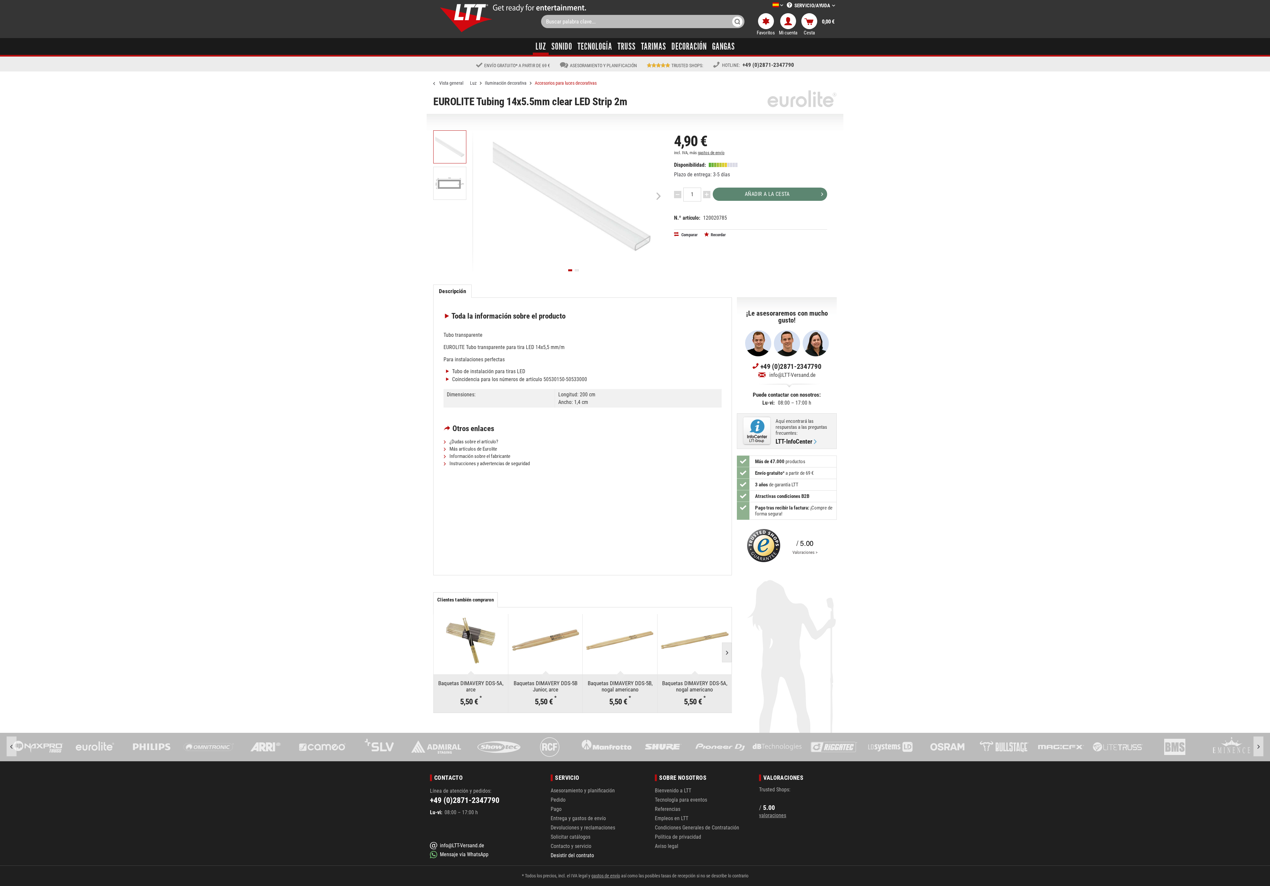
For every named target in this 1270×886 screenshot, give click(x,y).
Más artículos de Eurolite (472, 449)
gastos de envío (711, 152)
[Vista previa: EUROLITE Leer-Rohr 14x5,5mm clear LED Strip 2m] (449, 146)
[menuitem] (767, 5)
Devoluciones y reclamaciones (583, 827)
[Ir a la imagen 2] (577, 270)
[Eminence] (1175, 747)
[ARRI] (209, 747)
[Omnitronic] (152, 747)
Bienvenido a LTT (673, 790)
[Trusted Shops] (762, 545)
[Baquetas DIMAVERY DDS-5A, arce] (471, 640)
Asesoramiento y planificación (583, 790)
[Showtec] (436, 747)
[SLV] (322, 747)
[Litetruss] (1061, 747)
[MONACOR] (1231, 747)
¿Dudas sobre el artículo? (473, 442)
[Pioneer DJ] (663, 747)
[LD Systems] (834, 747)
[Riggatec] (777, 747)
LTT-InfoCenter (794, 442)
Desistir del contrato (572, 855)
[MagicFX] (1004, 747)
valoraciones (772, 815)
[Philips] (95, 747)
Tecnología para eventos (681, 800)
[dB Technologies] (720, 747)
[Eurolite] (38, 747)
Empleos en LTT (671, 818)
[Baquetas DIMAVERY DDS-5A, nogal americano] (695, 640)
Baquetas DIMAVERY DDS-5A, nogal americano (694, 686)
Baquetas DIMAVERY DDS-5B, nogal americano (620, 686)
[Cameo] (265, 747)
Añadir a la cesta (767, 194)
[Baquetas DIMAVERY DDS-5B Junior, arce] (545, 640)
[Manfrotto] (550, 747)
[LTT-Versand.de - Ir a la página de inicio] (466, 18)
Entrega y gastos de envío (578, 818)
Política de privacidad (678, 837)
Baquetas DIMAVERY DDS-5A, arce (470, 686)
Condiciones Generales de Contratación (697, 827)
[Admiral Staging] (379, 747)
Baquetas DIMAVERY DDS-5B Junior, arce (545, 686)
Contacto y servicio (571, 846)
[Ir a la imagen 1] (570, 270)
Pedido (558, 800)
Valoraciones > (805, 552)
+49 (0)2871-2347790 (768, 65)
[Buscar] (737, 21)
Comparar (689, 234)
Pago (556, 809)
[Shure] (606, 747)
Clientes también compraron (465, 600)
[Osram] (891, 747)
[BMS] (1118, 747)
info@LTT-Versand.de (792, 375)
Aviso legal (666, 846)
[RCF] (493, 747)
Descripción (452, 291)
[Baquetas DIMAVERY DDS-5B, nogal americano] (620, 640)
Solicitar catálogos (570, 837)
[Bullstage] (947, 747)
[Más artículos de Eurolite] (802, 98)
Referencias (667, 809)
